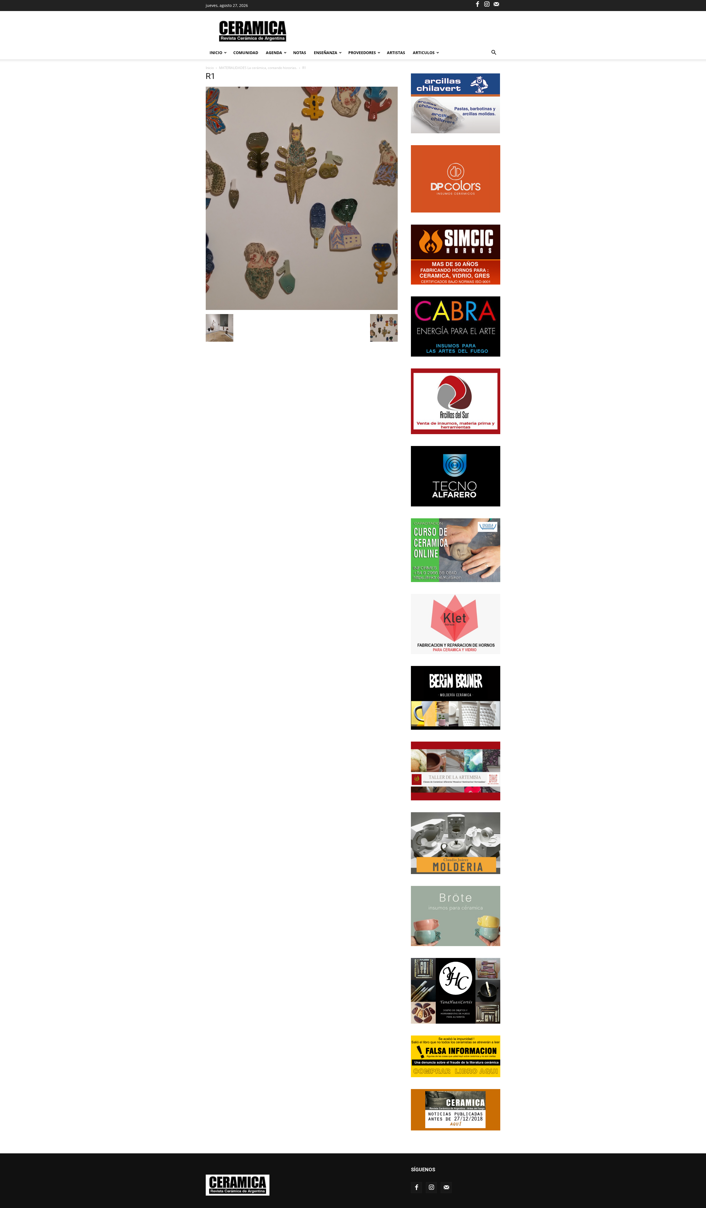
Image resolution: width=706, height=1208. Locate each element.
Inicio (216, 52)
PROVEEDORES (362, 52)
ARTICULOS (424, 52)
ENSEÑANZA (325, 52)
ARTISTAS (396, 52)
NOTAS (299, 52)
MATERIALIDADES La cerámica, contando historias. (258, 67)
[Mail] (496, 4)
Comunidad (245, 52)
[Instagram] (487, 4)
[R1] (302, 308)
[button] (493, 53)
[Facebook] (477, 4)
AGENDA (274, 52)
